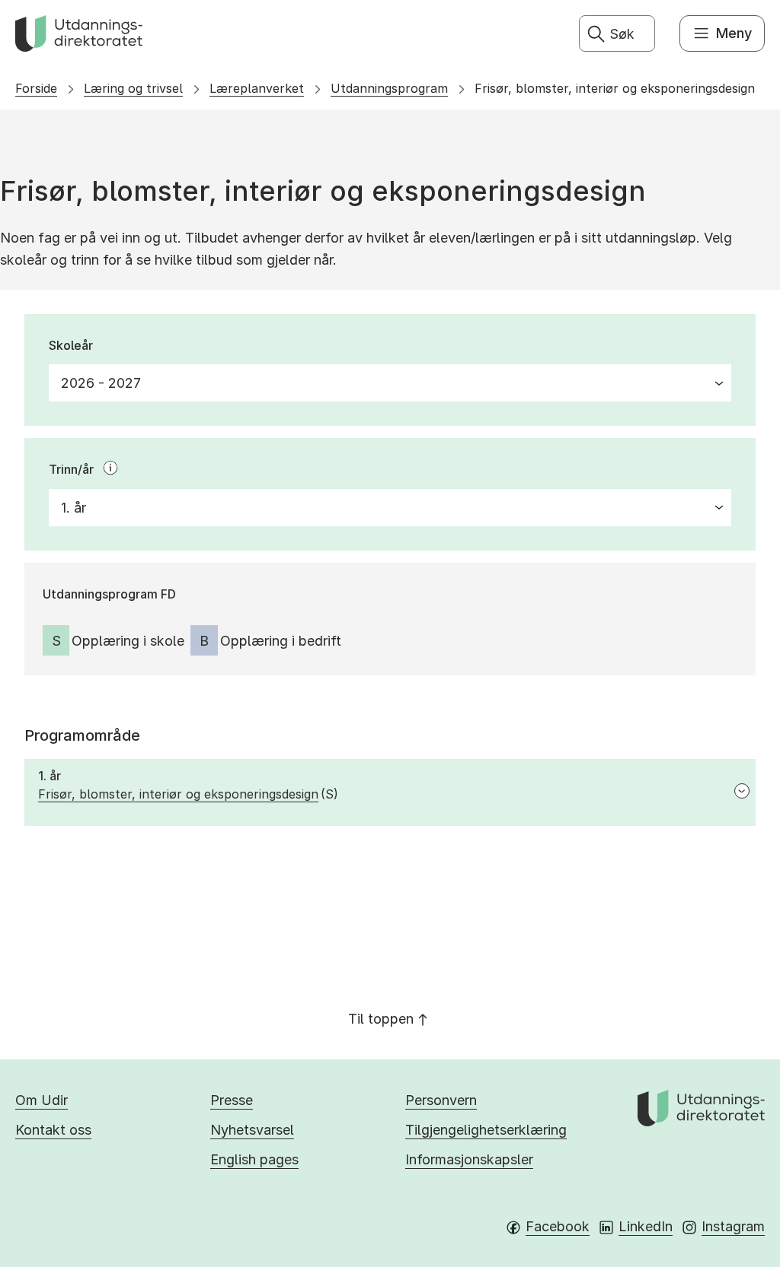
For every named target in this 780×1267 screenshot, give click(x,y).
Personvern (441, 1100)
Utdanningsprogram (389, 88)
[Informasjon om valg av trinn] (110, 467)
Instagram (733, 1226)
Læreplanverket (256, 88)
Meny (734, 33)
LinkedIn (646, 1226)
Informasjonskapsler (469, 1159)
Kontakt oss (53, 1130)
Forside (36, 88)
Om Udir (41, 1100)
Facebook (558, 1226)
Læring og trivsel (133, 88)
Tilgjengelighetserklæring (486, 1130)
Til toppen (381, 1019)
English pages (254, 1159)
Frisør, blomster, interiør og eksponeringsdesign (615, 88)
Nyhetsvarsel (252, 1130)
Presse (231, 1100)
